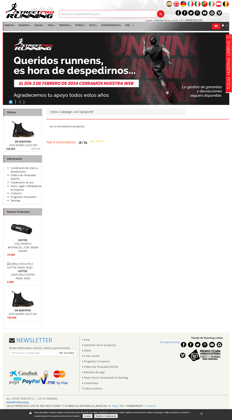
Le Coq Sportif (83, 112)
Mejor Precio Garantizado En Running (105, 377)
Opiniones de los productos (99, 345)
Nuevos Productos (18, 211)
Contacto (16, 193)
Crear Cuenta (91, 356)
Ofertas (11, 112)
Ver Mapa (113, 406)
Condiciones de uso (22, 182)
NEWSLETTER (33, 340)
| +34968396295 (190, 20)
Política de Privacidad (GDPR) (100, 366)
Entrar (87, 350)
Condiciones (90, 383)
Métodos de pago (94, 372)
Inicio (54, 112)
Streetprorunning (170, 342)
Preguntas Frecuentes (23, 197)
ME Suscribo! (66, 353)
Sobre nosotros (92, 388)
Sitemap (15, 200)
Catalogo (66, 112)
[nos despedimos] (116, 68)
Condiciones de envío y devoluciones (24, 169)
